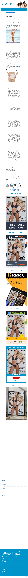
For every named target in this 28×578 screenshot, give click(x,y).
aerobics (11, 64)
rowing (7, 64)
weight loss (17, 66)
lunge (13, 121)
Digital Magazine (4, 561)
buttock (9, 161)
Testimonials (3, 573)
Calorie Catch (3, 480)
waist (10, 86)
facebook (2, 556)
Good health (3, 488)
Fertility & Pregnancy (4, 487)
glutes (10, 62)
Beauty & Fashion (4, 477)
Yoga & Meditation (4, 496)
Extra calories (10, 25)
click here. (13, 167)
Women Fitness (9, 4)
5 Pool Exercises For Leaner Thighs (11, 188)
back (10, 160)
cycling (16, 63)
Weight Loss (3, 491)
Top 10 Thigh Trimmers (7, 188)
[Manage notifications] (26, 576)
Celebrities (3, 481)
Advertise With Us (4, 560)
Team (2, 572)
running (13, 63)
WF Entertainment (4, 568)
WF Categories (3, 564)
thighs (9, 20)
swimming (18, 63)
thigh (10, 170)
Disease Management (4, 484)
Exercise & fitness (4, 485)
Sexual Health (3, 492)
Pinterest (12, 556)
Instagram (16, 556)
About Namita (3, 571)
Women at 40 (3, 495)
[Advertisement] (16, 432)
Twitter (6, 556)
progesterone (17, 50)
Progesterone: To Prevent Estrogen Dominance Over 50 (15, 188)
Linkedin (9, 556)
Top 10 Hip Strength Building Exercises (18, 189)
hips (6, 58)
